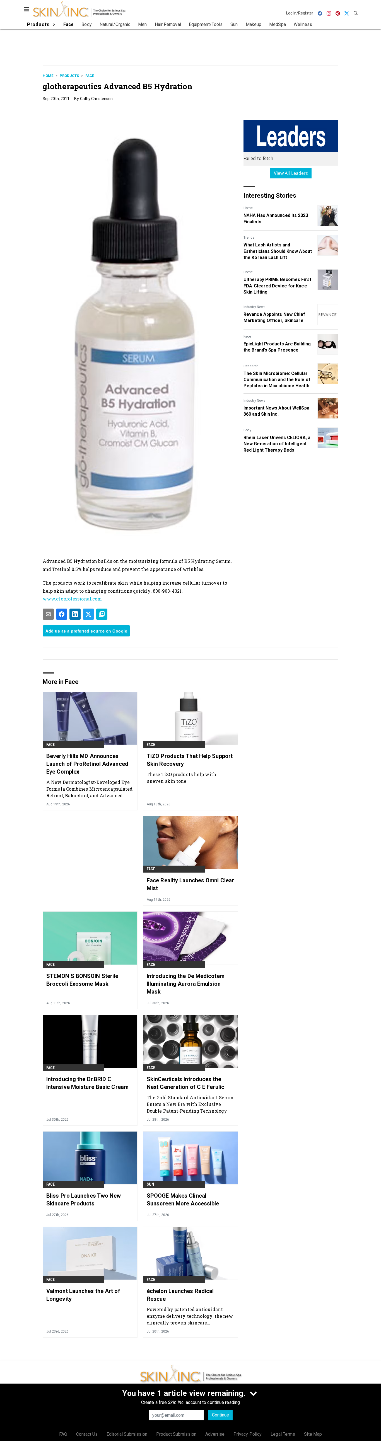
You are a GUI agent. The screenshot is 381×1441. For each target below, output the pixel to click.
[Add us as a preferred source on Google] (101, 614)
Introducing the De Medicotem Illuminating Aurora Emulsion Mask (186, 984)
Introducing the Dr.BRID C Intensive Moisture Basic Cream (87, 1083)
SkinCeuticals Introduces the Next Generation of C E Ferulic (185, 1083)
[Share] (61, 614)
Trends (248, 237)
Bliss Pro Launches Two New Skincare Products (83, 1199)
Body (247, 430)
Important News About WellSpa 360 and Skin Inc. (276, 411)
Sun (150, 1184)
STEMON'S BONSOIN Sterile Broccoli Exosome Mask (82, 980)
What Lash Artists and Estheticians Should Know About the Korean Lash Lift (277, 251)
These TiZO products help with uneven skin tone (181, 777)
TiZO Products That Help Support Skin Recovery (190, 760)
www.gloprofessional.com (72, 599)
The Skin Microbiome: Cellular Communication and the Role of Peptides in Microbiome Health (276, 380)
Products (69, 76)
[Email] (48, 614)
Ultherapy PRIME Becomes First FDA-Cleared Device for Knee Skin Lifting (277, 286)
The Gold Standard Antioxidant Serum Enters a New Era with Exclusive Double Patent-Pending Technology (190, 1104)
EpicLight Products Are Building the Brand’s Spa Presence (277, 347)
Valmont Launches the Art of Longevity (83, 1295)
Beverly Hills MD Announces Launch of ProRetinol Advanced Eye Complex (87, 764)
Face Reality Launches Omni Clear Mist (190, 884)
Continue (220, 1415)
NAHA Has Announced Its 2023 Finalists (275, 218)
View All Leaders (291, 173)
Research (251, 366)
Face (89, 76)
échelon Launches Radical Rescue (180, 1295)
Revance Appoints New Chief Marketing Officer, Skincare (274, 317)
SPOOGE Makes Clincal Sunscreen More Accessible (183, 1199)
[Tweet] (88, 614)
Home (48, 76)
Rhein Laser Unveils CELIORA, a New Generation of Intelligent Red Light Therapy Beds (276, 444)
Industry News (254, 307)
